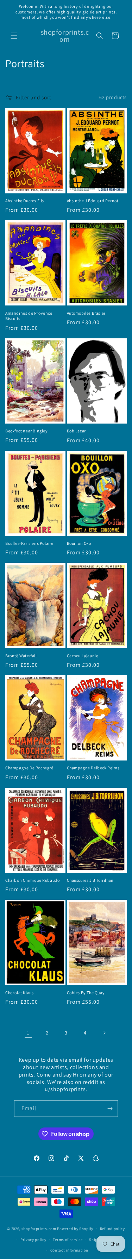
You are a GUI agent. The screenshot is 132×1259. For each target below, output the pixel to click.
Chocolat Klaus (19, 992)
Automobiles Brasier (86, 313)
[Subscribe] (110, 1108)
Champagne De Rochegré (29, 767)
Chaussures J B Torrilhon (90, 880)
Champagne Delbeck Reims (93, 767)
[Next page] (104, 1033)
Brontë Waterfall (21, 655)
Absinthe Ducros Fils (24, 200)
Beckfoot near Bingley (26, 430)
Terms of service (67, 1239)
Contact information (69, 1250)
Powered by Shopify (75, 1228)
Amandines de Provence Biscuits (28, 315)
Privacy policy (33, 1239)
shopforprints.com (38, 1228)
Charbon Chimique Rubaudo (32, 880)
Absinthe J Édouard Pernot (93, 200)
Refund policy (112, 1228)
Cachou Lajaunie (83, 655)
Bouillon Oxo (79, 543)
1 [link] (28, 1033)
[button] (14, 35)
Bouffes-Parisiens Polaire (29, 543)
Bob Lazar (76, 430)
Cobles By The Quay (86, 992)
